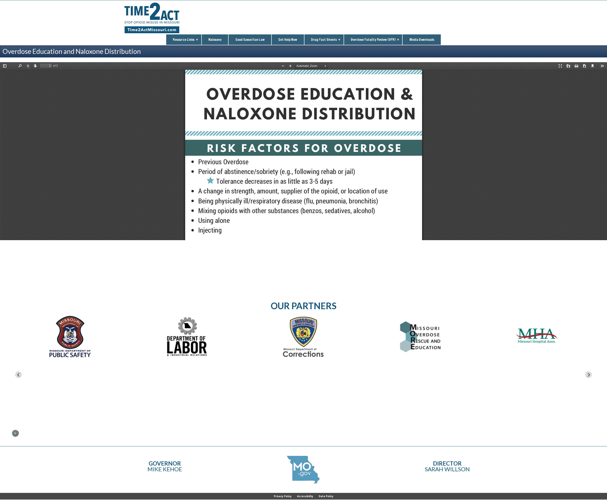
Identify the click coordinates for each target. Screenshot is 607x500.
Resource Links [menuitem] (180, 41)
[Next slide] (588, 374)
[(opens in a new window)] (536, 336)
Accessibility (305, 496)
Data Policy (326, 496)
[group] (70, 371)
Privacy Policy (283, 496)
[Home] (151, 32)
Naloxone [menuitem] (214, 39)
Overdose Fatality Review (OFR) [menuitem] (369, 41)
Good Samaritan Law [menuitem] (250, 39)
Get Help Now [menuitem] (287, 39)
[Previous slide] (18, 374)
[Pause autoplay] (15, 433)
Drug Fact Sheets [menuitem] (320, 41)
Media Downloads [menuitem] (421, 39)
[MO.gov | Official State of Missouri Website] (303, 469)
